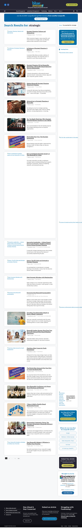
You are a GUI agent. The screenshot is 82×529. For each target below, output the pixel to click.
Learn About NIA (68, 493)
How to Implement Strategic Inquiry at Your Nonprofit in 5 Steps (38, 154)
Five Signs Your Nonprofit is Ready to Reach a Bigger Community (38, 313)
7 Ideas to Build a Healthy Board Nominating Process (36, 405)
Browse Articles (75, 525)
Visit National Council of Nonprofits (68, 418)
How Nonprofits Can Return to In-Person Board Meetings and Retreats (39, 387)
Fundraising (44, 11)
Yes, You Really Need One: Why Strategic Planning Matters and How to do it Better (39, 119)
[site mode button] (74, 11)
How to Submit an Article (11, 510)
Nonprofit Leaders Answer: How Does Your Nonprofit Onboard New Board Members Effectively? (39, 332)
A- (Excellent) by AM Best (69, 489)
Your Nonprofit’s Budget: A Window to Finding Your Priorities (38, 443)
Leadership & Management (33, 11)
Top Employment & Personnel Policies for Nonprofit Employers (68, 35)
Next (18, 458)
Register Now (67, 42)
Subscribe (27, 520)
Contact (65, 525)
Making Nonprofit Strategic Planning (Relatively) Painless (38, 84)
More (55, 11)
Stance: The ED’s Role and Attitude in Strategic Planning (38, 261)
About (60, 11)
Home (60, 25)
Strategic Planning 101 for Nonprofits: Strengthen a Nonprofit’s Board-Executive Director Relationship (39, 67)
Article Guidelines (68, 465)
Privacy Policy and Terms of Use (13, 512)
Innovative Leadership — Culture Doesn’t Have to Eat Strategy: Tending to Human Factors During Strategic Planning (39, 244)
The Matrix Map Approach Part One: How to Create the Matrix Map (39, 368)
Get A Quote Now (41, 19)
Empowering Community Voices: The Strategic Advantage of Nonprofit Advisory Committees (40, 424)
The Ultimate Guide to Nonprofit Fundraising (68, 516)
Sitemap (69, 525)
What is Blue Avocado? (11, 508)
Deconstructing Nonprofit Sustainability (39, 293)
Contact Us (8, 514)
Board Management (20, 11)
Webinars (50, 11)
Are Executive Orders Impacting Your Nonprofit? (68, 414)
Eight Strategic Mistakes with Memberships (40, 277)
